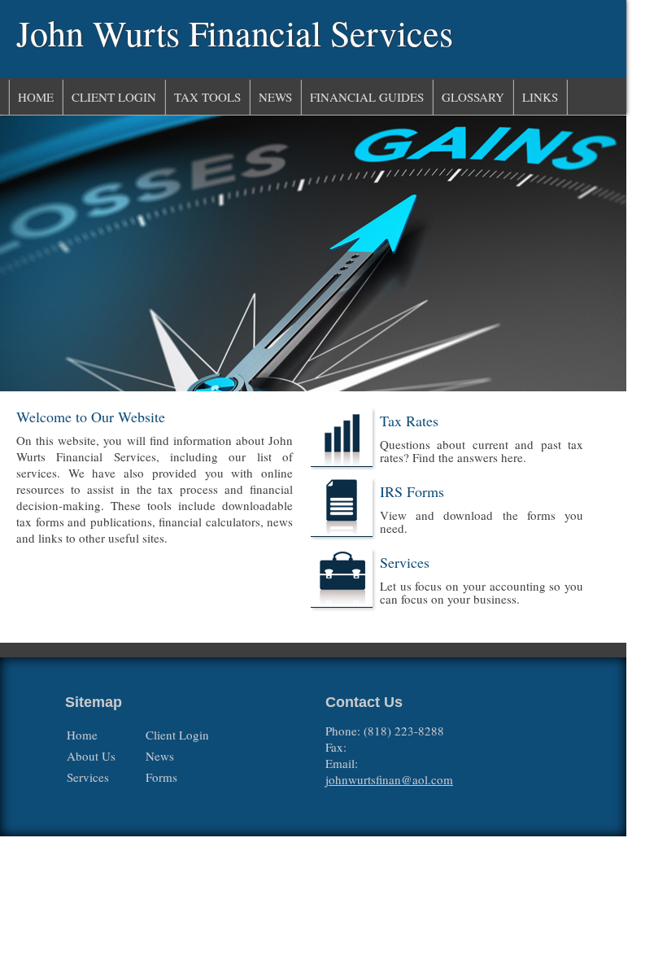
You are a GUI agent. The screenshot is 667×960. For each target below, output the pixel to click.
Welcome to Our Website (90, 416)
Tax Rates (409, 420)
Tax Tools (207, 97)
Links (540, 97)
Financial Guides (367, 97)
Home (36, 97)
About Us (91, 756)
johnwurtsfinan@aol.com (389, 779)
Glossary (473, 97)
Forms (161, 777)
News (275, 97)
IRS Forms (412, 491)
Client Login (114, 97)
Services (404, 562)
